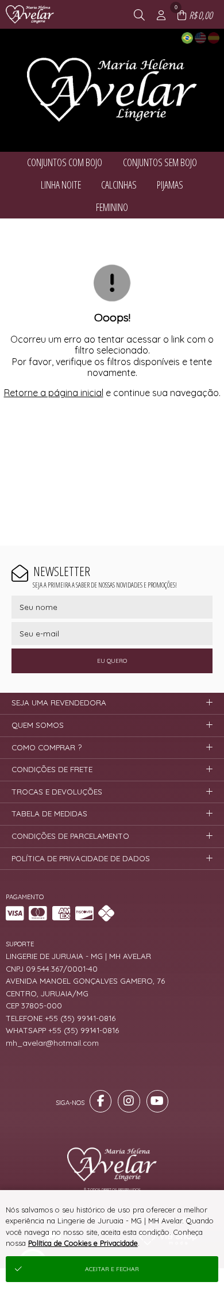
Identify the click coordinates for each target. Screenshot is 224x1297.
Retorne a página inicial (53, 392)
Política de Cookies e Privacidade (83, 1243)
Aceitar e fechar (112, 1269)
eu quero (112, 661)
